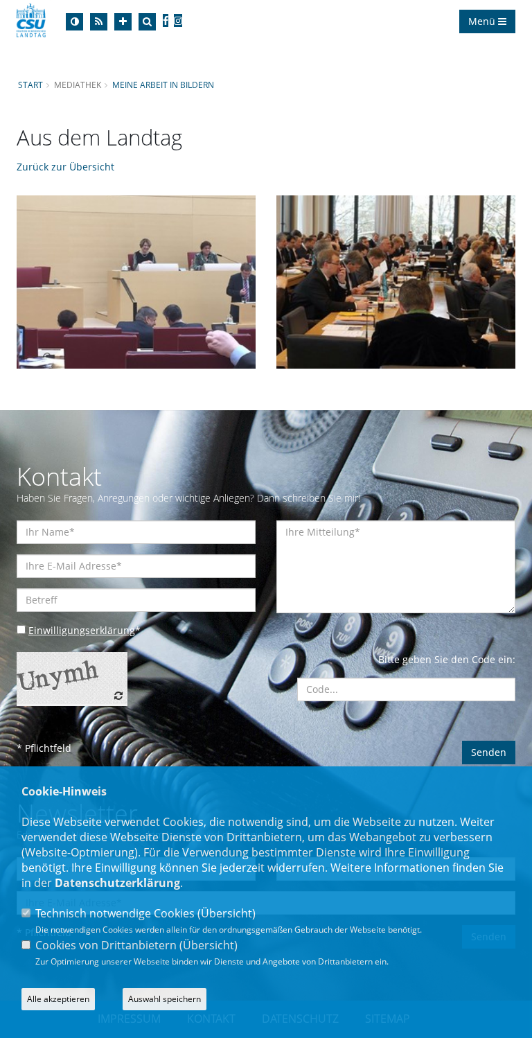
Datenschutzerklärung (117, 882)
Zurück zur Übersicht (65, 166)
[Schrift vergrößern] (123, 21)
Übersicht (226, 913)
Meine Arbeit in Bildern (163, 84)
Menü (483, 21)
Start (30, 84)
